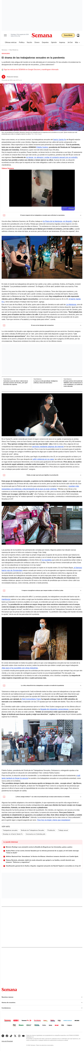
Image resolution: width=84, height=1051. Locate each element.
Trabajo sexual (63, 830)
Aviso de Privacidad (9, 1041)
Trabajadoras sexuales (10, 830)
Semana (4, 50)
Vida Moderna (13, 50)
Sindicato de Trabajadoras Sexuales (32, 830)
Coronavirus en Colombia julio (35, 834)
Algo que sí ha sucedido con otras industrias (20, 668)
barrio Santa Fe (59, 139)
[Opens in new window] (7, 1036)
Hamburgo (6, 599)
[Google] (3, 1036)
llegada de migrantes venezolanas (54, 709)
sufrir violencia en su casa (43, 459)
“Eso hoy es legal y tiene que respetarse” (53, 820)
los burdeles (47, 560)
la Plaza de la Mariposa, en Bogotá (57, 221)
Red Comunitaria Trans (31, 699)
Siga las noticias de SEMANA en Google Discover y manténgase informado (31, 69)
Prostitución (51, 830)
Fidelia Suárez (42, 147)
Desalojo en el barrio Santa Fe (13, 834)
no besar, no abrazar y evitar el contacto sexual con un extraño (51, 157)
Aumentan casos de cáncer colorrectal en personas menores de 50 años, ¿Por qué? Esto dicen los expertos (15, 382)
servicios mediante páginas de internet (48, 447)
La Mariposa (71, 304)
